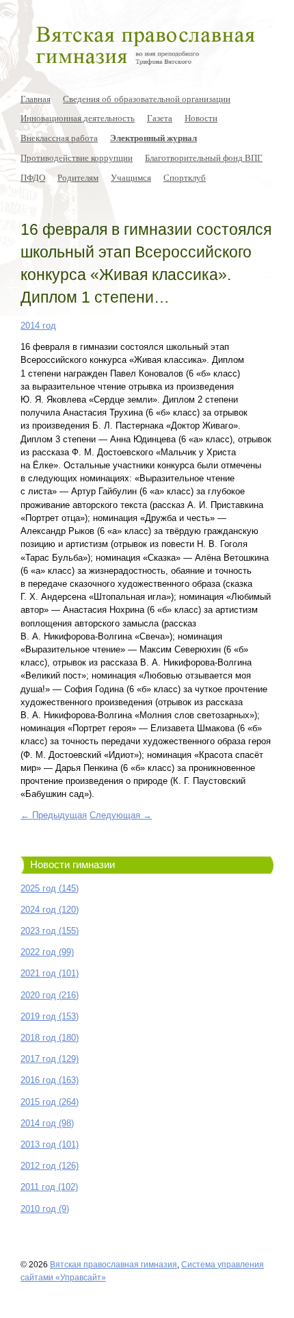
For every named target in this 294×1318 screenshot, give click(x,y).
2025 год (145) (50, 888)
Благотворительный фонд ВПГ (204, 157)
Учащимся (131, 177)
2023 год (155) (50, 931)
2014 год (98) (47, 1123)
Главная (36, 98)
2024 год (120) (50, 909)
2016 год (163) (50, 1080)
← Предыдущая (54, 815)
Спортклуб (184, 177)
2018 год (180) (50, 1037)
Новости (201, 118)
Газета (159, 118)
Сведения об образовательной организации (146, 98)
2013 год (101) (50, 1144)
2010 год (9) (45, 1209)
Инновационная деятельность (78, 118)
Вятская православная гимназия (113, 1264)
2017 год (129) (50, 1059)
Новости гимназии (72, 864)
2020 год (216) (50, 995)
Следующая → (121, 815)
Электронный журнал (153, 137)
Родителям (77, 177)
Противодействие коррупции (77, 157)
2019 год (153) (50, 1016)
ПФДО (33, 177)
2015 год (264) (50, 1102)
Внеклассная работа (59, 137)
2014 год (38, 325)
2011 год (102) (49, 1187)
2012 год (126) (50, 1166)
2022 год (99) (47, 952)
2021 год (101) (50, 973)
